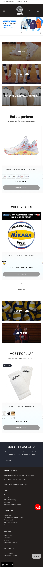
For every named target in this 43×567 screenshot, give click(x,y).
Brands (6, 495)
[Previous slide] (17, 33)
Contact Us (8, 535)
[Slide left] (17, 197)
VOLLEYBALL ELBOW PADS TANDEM (21, 406)
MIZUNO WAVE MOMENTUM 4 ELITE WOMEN (21, 169)
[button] (4, 10)
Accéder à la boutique (12, 505)
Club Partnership (10, 500)
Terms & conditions (11, 522)
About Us (7, 515)
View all (21, 290)
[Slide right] (26, 197)
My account (8, 553)
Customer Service (10, 543)
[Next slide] (26, 33)
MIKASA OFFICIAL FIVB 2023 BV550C (21, 255)
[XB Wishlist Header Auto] (34, 10)
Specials (7, 502)
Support (7, 540)
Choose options (21, 187)
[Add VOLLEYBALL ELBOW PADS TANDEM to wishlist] (38, 366)
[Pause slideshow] (40, 33)
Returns (7, 538)
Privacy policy (9, 520)
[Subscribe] (36, 460)
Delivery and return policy (13, 518)
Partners (7, 497)
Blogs (6, 525)
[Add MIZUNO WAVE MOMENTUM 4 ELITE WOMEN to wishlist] (38, 129)
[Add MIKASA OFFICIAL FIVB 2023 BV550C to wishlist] (38, 215)
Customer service (10, 556)
